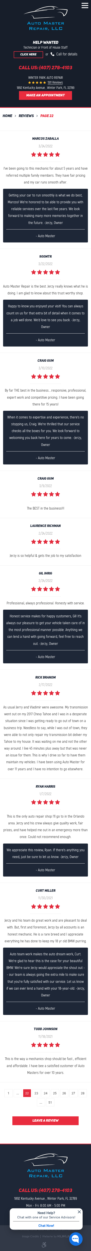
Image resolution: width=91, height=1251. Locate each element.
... (17, 1093)
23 (36, 1093)
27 (73, 1093)
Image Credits (30, 1236)
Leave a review (45, 1121)
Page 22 (46, 116)
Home (7, 116)
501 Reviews (55, 82)
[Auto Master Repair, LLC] (45, 18)
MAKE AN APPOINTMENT (45, 95)
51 (50, 1102)
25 (55, 1093)
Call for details (66, 54)
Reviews (26, 116)
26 (64, 1093)
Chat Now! (46, 1225)
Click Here (28, 54)
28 (83, 1093)
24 (45, 1093)
